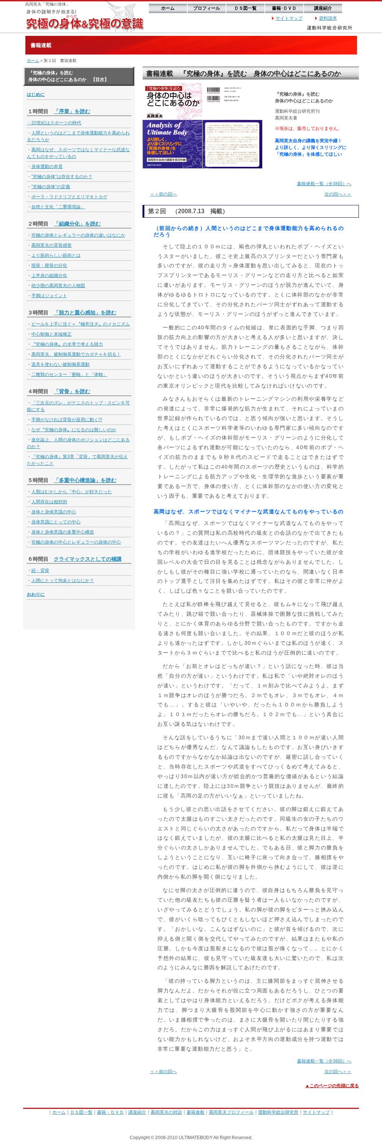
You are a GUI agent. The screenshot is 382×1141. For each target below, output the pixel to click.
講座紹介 (323, 8)
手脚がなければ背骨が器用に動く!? (66, 419)
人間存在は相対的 (49, 501)
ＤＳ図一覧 (245, 8)
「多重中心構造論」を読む (85, 480)
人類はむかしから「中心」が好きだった (71, 491)
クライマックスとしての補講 (88, 559)
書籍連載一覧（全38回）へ (324, 183)
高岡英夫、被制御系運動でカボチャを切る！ (76, 354)
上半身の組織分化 (49, 275)
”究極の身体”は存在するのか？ (62, 176)
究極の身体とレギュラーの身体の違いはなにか (78, 235)
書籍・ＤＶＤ (110, 1112)
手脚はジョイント (49, 295)
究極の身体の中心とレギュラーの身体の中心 (76, 542)
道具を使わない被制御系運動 (60, 364)
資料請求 (328, 18)
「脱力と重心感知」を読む (85, 312)
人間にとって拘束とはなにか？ (62, 580)
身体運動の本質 (47, 166)
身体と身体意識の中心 (53, 511)
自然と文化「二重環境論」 (58, 206)
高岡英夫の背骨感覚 (51, 245)
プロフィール (206, 8)
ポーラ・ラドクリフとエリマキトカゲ (69, 196)
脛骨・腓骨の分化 (49, 265)
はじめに (36, 94)
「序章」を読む (72, 111)
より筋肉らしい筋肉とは (56, 255)
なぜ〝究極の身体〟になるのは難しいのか (73, 429)
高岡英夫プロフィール (231, 1112)
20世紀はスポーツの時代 (56, 122)
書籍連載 (195, 1112)
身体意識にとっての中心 (56, 522)
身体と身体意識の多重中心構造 (62, 532)
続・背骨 (40, 570)
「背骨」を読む (72, 391)
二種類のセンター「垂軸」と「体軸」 (69, 374)
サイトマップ (289, 18)
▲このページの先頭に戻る (332, 1085)
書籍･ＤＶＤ (284, 8)
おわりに (36, 594)
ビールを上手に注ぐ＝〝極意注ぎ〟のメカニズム (80, 324)
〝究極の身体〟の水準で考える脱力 (67, 344)
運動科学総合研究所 (278, 1112)
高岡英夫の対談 (166, 1112)
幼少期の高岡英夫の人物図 (58, 285)
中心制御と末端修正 (51, 334)
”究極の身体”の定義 (50, 186)
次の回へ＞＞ (338, 194)
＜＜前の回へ (163, 194)
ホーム (168, 8)
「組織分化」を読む (77, 224)
